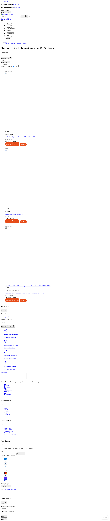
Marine (8, 24)
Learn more (16, 4)
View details (23, 300)
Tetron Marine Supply (11, 489)
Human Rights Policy (10, 434)
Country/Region (5, 10)
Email (2, 451)
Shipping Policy (8, 431)
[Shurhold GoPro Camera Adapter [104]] (34, 155)
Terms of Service (8, 432)
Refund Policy (8, 429)
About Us (6, 411)
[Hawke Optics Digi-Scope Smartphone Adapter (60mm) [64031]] (34, 78)
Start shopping (5, 317)
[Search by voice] (29, 16)
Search (2, 16)
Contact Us (7, 414)
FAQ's (6, 409)
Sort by (3, 60)
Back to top (4, 372)
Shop (5, 408)
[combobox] (13, 17)
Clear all (12, 506)
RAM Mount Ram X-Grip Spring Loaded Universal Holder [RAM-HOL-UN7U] (24, 293)
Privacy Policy (8, 428)
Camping (9, 25)
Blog (5, 412)
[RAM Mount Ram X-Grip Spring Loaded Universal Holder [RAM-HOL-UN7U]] (34, 234)
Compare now (4, 506)
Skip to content (5, 1)
